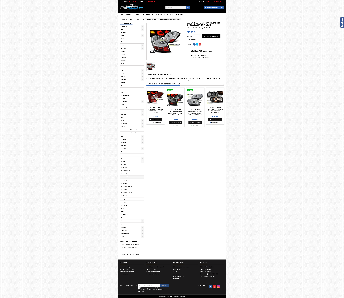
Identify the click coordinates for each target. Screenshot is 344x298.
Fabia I (125, 167)
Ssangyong (124, 215)
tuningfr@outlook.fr (151, 1)
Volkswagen (125, 233)
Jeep (122, 89)
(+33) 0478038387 (132, 1)
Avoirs (175, 272)
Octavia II (125, 189)
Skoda (123, 161)
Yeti (124, 208)
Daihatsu (124, 61)
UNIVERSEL (124, 230)
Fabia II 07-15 (126, 177)
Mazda (123, 111)
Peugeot (123, 139)
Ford (122, 73)
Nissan (123, 127)
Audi (122, 29)
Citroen (123, 48)
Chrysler (123, 45)
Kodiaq (125, 180)
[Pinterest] (200, 44)
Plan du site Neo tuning (153, 272)
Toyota (123, 227)
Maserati (124, 108)
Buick (122, 39)
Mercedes (124, 114)
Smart (123, 211)
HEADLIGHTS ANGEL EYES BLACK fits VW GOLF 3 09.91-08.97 (215, 111)
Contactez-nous (124, 274)
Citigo (124, 164)
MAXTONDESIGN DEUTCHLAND (130, 254)
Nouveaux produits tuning (127, 269)
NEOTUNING (180, 15)
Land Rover (124, 101)
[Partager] (194, 44)
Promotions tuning (125, 267)
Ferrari (123, 67)
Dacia (123, 54)
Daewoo (123, 57)
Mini (122, 120)
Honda (123, 76)
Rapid (124, 199)
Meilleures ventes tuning (127, 272)
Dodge (123, 64)
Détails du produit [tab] (165, 74)
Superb (125, 205)
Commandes (177, 269)
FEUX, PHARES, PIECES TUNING (130, 244)
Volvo (123, 237)
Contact (203, 263)
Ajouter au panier (211, 36)
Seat (122, 158)
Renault (123, 149)
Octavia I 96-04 (127, 186)
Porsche (123, 142)
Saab (122, 155)
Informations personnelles (181, 267)
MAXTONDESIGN (148, 15)
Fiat (122, 70)
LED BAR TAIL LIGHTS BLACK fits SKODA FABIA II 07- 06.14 (175, 113)
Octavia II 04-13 (127, 193)
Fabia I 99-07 (126, 171)
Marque (201, 28)
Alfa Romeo (124, 26)
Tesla (122, 224)
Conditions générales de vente (155, 267)
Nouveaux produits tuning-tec (130, 133)
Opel (122, 136)
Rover (123, 152)
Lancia (123, 98)
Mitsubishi (124, 123)
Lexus (122, 105)
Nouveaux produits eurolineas (130, 130)
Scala (124, 202)
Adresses (176, 274)
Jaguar (123, 86)
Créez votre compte (218, 1)
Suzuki (123, 221)
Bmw (122, 35)
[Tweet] (197, 44)
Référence (190, 28)
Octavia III (125, 196)
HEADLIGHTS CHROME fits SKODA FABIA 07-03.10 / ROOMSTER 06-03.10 (195, 114)
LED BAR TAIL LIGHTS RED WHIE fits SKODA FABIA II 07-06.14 (155, 111)
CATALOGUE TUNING (132, 15)
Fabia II (125, 174)
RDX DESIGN (124, 145)
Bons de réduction (178, 276)
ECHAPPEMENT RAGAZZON (164, 15)
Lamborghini (125, 95)
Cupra (123, 51)
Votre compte (178, 263)
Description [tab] (151, 74)
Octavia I (125, 183)
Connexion (208, 1)
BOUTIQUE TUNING (126, 23)
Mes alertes (176, 279)
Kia (122, 92)
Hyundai (123, 79)
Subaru (123, 218)
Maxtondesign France (152, 274)
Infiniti (123, 83)
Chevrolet (124, 42)
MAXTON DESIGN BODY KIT (129, 248)
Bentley (123, 32)
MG (122, 117)
